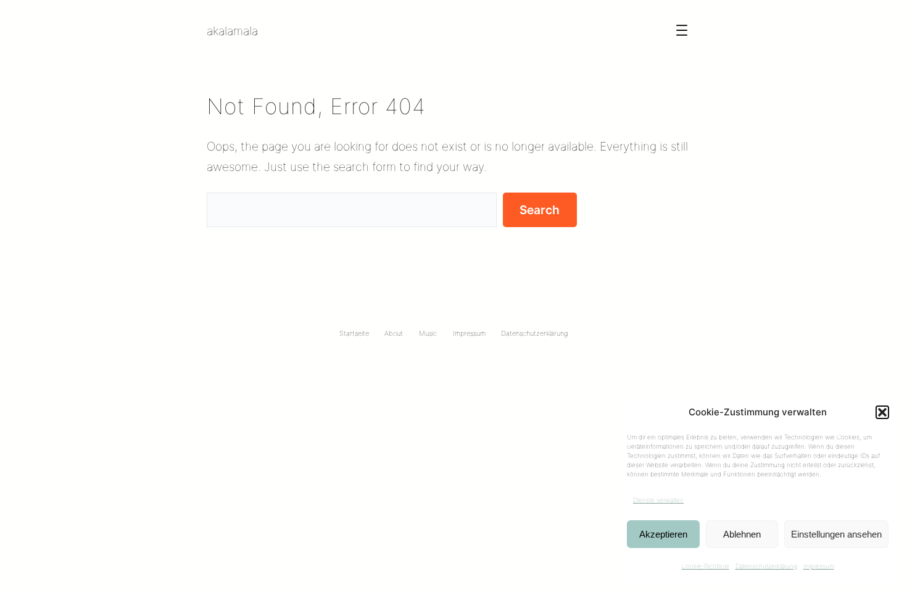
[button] (882, 412)
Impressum (818, 566)
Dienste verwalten (658, 500)
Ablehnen (742, 534)
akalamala (232, 30)
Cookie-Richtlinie (705, 566)
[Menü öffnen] (682, 30)
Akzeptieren (663, 534)
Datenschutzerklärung (766, 566)
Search (540, 209)
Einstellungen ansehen (836, 534)
